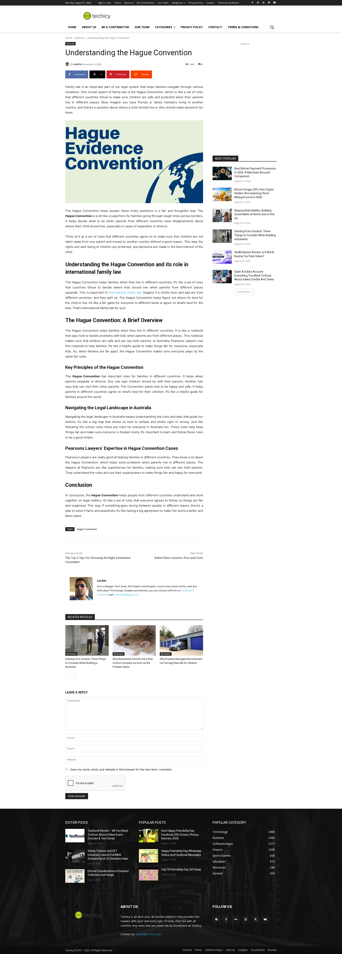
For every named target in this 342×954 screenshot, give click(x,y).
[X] (263, 3)
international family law (124, 292)
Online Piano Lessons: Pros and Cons (178, 558)
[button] (272, 27)
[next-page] (74, 675)
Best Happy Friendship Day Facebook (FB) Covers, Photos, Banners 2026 (180, 834)
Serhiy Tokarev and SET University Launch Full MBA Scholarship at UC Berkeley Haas (108, 854)
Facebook (186, 590)
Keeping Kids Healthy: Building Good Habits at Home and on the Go (254, 214)
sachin (78, 64)
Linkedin (101, 594)
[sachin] (67, 64)
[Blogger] (216, 919)
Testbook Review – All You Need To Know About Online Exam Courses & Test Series (108, 834)
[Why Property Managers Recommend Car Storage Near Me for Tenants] (181, 640)
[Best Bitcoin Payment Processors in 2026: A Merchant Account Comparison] (222, 173)
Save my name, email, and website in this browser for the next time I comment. (121, 769)
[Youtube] (274, 3)
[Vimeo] (269, 3)
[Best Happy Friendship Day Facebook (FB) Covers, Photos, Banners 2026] (148, 835)
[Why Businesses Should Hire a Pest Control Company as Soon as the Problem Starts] (134, 640)
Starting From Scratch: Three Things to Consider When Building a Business (85, 662)
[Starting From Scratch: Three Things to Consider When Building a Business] (87, 640)
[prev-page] (67, 675)
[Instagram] (258, 3)
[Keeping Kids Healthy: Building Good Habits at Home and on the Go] (222, 215)
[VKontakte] (265, 919)
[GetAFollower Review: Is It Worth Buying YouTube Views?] (222, 257)
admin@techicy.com (149, 934)
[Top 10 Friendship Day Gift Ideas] (148, 874)
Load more (243, 291)
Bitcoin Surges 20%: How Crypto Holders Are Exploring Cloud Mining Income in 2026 (254, 193)
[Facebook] (252, 3)
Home (68, 38)
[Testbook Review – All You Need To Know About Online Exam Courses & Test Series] (75, 835)
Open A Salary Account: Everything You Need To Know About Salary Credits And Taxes (254, 275)
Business (80, 38)
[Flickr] (236, 919)
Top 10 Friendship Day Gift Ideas (181, 869)
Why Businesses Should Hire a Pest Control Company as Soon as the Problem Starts (133, 662)
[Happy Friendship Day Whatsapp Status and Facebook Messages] (148, 856)
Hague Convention (87, 529)
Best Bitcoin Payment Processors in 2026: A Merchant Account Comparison (255, 172)
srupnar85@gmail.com (126, 594)
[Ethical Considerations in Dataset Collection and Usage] (75, 876)
